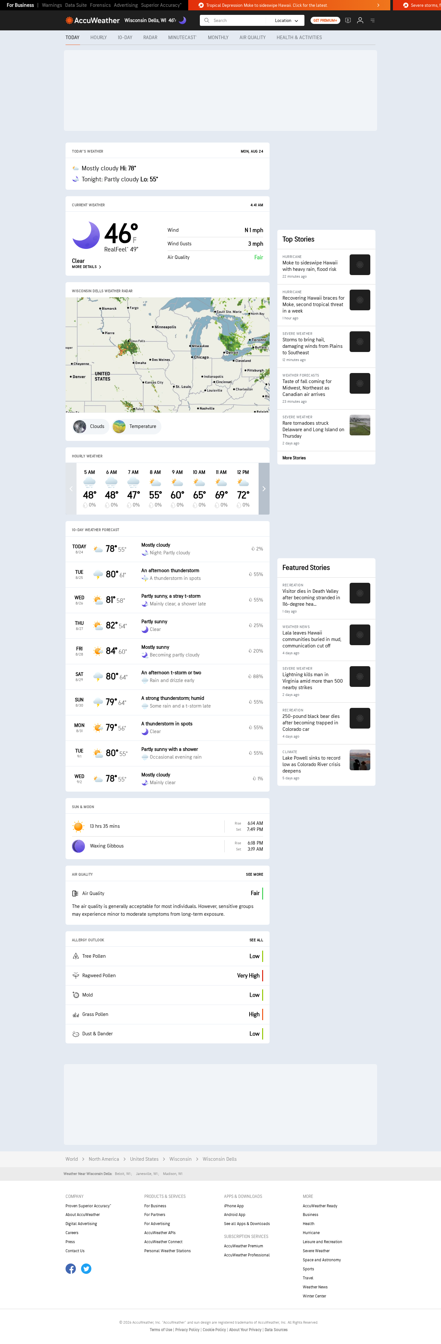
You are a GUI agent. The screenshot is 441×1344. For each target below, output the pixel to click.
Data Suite (76, 5)
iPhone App (234, 1206)
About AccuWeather (83, 1214)
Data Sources (276, 1329)
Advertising (126, 5)
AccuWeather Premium (243, 1246)
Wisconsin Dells (220, 1159)
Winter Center (314, 1296)
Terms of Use (161, 1329)
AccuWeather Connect (163, 1241)
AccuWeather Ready (320, 1206)
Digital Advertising (81, 1223)
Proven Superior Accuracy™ (88, 1206)
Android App (234, 1214)
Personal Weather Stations (167, 1250)
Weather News (315, 1287)
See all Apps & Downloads (247, 1223)
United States (144, 1159)
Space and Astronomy (322, 1260)
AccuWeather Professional (247, 1255)
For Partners (154, 1214)
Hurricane (311, 1232)
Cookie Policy (215, 1329)
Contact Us (75, 1250)
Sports (308, 1269)
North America (104, 1159)
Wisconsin (180, 1159)
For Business (20, 5)
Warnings (52, 5)
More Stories (294, 458)
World (72, 1159)
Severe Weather (316, 1250)
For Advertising (157, 1223)
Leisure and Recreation (322, 1241)
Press (70, 1241)
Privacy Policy (187, 1329)
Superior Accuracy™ (161, 5)
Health (308, 1223)
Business (310, 1214)
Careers (72, 1232)
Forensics (100, 5)
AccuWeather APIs (160, 1232)
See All (256, 940)
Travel (308, 1278)
